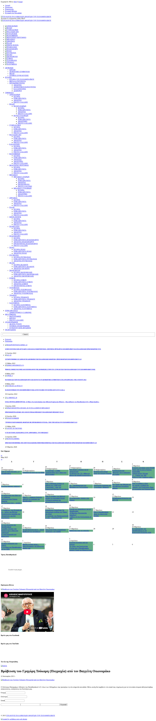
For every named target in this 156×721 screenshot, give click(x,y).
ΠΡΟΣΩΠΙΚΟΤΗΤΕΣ (17, 83)
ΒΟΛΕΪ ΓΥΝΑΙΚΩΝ (21, 116)
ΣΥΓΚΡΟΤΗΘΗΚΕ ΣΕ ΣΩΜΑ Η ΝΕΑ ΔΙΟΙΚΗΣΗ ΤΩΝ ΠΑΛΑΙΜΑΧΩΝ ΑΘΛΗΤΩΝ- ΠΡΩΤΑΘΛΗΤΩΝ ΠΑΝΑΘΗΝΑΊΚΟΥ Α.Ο (43, 359)
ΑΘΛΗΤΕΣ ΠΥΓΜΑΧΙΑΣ (23, 261)
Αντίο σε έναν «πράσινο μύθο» (142, 477)
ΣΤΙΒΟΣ (12, 278)
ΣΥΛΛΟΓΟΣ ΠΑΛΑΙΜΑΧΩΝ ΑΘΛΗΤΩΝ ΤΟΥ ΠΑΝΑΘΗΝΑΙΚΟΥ (30, 715)
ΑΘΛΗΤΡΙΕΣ (22, 121)
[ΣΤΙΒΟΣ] (9, 58)
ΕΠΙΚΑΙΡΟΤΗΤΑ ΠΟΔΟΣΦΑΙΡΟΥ (26, 240)
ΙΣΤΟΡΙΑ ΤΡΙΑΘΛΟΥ (21, 297)
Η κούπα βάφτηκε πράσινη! (10, 486)
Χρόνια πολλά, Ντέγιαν (140, 473)
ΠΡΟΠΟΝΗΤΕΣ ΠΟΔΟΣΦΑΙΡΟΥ (26, 244)
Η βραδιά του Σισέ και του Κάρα (33, 472)
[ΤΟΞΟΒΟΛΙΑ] (11, 60)
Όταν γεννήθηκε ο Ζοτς (140, 483)
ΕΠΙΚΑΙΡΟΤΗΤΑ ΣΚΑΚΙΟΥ (24, 267)
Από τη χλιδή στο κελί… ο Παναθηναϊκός (10, 472)
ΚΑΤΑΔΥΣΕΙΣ (14, 144)
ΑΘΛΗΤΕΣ (18, 85)
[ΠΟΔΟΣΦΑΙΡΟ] (11, 49)
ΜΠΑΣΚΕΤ (13, 175)
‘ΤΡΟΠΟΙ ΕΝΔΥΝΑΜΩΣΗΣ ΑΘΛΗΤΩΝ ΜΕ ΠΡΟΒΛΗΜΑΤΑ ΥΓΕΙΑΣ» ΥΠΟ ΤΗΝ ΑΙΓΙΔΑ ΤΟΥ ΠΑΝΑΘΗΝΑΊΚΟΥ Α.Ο (41, 422)
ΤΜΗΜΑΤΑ (9, 93)
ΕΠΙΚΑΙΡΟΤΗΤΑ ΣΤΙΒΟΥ (23, 282)
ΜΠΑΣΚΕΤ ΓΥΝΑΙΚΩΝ (23, 188)
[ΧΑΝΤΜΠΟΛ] (11, 64)
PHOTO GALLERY (21, 102)
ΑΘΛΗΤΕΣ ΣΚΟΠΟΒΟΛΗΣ (24, 276)
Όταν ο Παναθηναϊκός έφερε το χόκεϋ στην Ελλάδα (100, 514)
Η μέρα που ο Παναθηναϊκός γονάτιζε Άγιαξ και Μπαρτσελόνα (80, 549)
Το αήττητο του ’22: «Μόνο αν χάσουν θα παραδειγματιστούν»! (80, 474)
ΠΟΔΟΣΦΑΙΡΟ (14, 236)
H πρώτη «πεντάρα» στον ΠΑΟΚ (143, 468)
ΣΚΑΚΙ (12, 263)
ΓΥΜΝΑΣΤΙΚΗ (15, 125)
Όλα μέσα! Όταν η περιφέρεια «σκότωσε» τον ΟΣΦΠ (55, 530)
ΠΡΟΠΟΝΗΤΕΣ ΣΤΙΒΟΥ (23, 286)
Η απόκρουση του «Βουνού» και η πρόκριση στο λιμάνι (121, 472)
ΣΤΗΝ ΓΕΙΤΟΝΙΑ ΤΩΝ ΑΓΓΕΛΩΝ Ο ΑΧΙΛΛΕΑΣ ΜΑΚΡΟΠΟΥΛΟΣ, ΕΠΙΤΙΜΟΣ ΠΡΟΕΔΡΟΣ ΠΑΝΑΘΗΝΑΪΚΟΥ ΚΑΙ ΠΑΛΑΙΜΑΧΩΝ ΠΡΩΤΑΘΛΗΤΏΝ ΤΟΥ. (53, 349)
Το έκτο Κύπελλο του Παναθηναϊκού (8, 526)
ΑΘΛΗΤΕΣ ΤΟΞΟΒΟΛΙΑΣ (23, 293)
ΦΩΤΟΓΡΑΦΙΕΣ (15, 316)
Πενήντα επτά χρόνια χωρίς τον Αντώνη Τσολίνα (102, 472)
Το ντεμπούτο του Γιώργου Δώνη (143, 489)
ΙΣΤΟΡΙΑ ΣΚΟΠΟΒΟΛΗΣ (23, 272)
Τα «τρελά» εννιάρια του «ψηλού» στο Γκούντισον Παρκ (143, 486)
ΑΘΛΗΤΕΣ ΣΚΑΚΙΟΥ (22, 268)
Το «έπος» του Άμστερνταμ (78, 546)
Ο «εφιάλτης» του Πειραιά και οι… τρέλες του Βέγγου (11, 511)
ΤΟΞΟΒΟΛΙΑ (14, 288)
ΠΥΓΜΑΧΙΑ (14, 255)
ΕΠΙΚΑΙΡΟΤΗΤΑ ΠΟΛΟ (23, 251)
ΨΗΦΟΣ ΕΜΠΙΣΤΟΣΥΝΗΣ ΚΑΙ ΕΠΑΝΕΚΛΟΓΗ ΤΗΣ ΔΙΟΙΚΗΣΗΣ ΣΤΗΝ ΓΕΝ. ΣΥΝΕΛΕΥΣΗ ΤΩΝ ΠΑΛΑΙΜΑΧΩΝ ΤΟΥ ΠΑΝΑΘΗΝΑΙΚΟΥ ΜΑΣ (50, 369)
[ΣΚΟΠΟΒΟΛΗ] (11, 56)
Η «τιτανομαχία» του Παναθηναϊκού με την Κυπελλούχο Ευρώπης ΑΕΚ (141, 530)
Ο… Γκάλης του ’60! (139, 475)
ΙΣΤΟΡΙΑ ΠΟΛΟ (19, 249)
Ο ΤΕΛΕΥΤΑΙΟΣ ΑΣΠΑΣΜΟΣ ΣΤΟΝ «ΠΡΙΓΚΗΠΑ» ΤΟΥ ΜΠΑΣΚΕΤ (26, 432)
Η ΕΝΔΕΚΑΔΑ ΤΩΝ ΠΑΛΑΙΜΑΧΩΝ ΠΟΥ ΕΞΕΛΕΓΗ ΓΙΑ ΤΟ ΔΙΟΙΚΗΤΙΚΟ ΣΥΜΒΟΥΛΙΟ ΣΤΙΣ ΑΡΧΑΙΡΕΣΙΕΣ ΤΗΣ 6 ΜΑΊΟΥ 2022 (45, 380)
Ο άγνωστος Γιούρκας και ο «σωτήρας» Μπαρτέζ (102, 486)
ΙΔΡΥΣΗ (12, 70)
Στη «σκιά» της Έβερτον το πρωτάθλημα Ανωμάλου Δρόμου (121, 486)
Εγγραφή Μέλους (11, 11)
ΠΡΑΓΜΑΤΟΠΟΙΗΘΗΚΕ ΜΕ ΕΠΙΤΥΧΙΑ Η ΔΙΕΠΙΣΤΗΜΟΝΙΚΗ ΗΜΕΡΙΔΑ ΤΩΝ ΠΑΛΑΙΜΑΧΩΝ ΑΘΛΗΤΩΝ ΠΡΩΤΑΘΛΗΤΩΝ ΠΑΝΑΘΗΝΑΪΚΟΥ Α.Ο (51, 443)
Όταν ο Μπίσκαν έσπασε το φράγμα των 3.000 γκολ (54, 484)
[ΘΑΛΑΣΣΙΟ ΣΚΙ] (12, 32)
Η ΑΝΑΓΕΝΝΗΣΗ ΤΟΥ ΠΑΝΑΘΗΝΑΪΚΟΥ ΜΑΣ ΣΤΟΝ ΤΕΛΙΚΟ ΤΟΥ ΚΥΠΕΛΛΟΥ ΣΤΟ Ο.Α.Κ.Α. (35, 390)
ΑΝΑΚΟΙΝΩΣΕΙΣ (11, 322)
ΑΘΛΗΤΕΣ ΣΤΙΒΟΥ (21, 284)
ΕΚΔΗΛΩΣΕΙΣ (10, 330)
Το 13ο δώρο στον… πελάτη (11, 503)
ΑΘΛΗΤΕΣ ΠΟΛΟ (20, 253)
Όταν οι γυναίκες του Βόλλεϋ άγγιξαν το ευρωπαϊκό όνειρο (55, 497)
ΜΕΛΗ (11, 73)
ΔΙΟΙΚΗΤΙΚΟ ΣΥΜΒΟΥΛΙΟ (19, 72)
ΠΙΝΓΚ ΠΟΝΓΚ (15, 217)
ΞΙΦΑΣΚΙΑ (13, 198)
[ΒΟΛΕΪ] (8, 28)
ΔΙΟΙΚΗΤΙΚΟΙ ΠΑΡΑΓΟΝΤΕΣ (25, 87)
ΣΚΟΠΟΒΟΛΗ (14, 270)
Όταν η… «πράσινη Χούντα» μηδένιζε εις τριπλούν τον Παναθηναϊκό (32, 499)
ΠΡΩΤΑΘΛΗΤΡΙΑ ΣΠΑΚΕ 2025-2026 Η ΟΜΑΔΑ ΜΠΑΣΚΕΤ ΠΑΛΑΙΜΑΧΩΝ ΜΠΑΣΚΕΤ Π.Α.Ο (34, 412)
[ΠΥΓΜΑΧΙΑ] (10, 53)
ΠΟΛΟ (11, 247)
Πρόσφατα (8, 341)
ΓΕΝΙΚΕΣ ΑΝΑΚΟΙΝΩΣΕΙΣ (19, 326)
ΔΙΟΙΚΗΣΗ (9, 68)
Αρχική (7, 5)
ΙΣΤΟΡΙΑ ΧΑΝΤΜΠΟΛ (22, 305)
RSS (15, 2)
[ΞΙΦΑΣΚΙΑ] (10, 41)
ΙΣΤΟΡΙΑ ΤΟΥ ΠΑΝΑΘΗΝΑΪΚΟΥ (21, 79)
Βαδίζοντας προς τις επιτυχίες (79, 531)
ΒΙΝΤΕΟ (12, 318)
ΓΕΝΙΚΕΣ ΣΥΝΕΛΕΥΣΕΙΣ (19, 75)
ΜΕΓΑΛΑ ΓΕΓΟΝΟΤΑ (17, 81)
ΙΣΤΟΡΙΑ (8, 77)
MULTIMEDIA (10, 314)
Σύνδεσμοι (8, 7)
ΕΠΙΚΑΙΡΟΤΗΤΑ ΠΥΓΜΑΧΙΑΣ (25, 259)
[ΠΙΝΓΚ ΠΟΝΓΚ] (12, 45)
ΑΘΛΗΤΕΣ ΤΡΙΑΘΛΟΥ (22, 301)
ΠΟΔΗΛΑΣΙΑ (14, 226)
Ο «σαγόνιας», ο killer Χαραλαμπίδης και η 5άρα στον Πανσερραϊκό (55, 472)
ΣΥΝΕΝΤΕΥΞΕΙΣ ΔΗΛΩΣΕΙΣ (20, 328)
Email (20, 2)
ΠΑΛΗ (11, 207)
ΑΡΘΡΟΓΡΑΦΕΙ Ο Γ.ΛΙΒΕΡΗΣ (20, 312)
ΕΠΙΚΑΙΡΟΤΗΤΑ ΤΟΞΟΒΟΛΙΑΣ (26, 291)
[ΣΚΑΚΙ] (8, 55)
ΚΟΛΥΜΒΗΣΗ (14, 154)
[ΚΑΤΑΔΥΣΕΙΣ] (11, 34)
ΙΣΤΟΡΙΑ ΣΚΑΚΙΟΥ (21, 265)
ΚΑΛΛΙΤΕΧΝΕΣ (20, 89)
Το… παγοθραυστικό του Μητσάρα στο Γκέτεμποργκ (78, 486)
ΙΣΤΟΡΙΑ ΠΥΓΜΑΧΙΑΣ (22, 257)
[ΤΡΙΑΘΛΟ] (9, 62)
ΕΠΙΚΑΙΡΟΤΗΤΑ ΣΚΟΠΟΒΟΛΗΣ (26, 274)
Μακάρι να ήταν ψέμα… (30, 544)
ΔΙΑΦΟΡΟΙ (18, 91)
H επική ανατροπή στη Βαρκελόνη (8, 535)
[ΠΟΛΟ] (8, 51)
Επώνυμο (4, 697)
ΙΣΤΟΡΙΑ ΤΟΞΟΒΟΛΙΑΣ (23, 289)
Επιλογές (8, 339)
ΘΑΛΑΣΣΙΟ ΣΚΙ (15, 135)
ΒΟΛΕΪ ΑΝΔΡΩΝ (20, 106)
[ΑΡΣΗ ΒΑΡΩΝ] (11, 26)
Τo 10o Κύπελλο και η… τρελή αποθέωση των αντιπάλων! (33, 530)
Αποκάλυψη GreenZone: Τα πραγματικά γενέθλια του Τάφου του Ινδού (56, 512)
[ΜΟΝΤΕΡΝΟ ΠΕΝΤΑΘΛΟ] (15, 37)
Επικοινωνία (9, 9)
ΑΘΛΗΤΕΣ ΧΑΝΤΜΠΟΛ (23, 309)
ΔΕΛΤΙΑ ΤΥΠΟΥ (15, 324)
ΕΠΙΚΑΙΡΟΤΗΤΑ (20, 98)
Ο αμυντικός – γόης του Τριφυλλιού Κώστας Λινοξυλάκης (56, 488)
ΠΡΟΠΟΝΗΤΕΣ (24, 184)
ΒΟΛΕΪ (12, 104)
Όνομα (3, 693)
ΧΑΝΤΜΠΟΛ (14, 303)
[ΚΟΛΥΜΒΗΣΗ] (11, 35)
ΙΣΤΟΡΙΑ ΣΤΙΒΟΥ (20, 280)
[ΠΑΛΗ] (8, 43)
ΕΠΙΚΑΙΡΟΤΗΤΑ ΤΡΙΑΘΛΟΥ (24, 299)
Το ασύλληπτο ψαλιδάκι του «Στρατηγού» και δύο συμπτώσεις (10, 516)
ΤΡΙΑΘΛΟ (13, 295)
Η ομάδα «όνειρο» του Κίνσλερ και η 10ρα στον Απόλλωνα (9, 530)
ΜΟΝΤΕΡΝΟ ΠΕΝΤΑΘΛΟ (19, 165)
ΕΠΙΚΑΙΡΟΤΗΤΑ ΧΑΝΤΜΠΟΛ (25, 307)
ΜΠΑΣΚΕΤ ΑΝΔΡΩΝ (21, 177)
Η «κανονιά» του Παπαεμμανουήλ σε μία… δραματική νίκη (56, 517)
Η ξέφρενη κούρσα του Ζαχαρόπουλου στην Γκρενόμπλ (56, 501)
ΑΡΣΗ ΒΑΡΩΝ (14, 94)
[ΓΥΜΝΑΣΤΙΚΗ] (11, 30)
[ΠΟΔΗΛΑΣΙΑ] (11, 47)
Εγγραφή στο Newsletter (13, 13)
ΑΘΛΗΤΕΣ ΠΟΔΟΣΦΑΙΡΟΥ (24, 242)
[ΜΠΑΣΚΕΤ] (10, 39)
